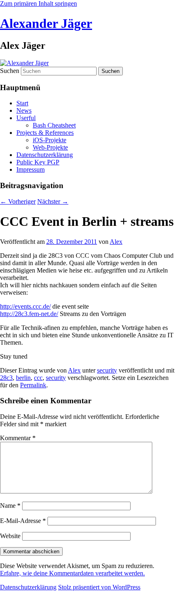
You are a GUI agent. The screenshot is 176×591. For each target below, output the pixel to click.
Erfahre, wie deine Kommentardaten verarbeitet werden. (72, 573)
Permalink (33, 385)
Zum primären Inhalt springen (38, 3)
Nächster (52, 201)
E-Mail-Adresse (23, 520)
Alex (116, 241)
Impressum (30, 169)
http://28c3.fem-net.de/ (29, 313)
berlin (23, 377)
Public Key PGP (37, 162)
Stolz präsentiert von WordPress (99, 587)
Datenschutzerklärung (44, 154)
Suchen (9, 70)
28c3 (6, 377)
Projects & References (45, 132)
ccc (38, 377)
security (107, 370)
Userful (26, 117)
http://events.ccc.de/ (25, 306)
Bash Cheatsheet (54, 125)
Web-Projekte (50, 147)
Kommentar (18, 437)
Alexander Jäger (46, 23)
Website (10, 535)
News (24, 110)
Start (22, 103)
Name (10, 505)
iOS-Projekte (49, 139)
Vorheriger (18, 201)
